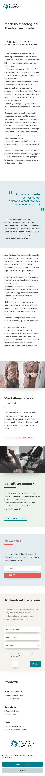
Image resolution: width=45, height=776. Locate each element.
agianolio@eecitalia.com (13, 696)
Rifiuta (22, 771)
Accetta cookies (22, 764)
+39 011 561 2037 (11, 714)
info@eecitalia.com (11, 711)
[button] (41, 751)
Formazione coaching (19, 438)
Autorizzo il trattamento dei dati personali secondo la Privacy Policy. (24, 655)
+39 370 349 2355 (11, 699)
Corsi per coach (15, 518)
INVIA (35, 664)
